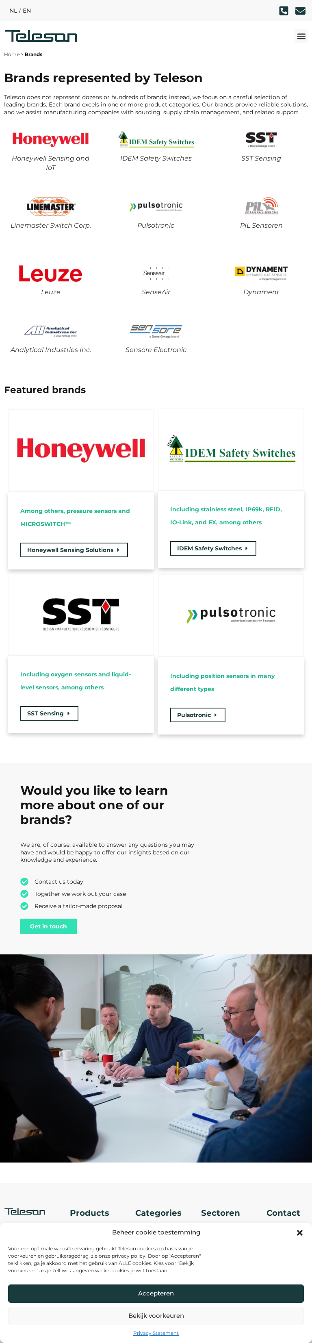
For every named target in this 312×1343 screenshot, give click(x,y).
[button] (300, 1233)
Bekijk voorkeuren (156, 1315)
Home (12, 54)
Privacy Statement (156, 1333)
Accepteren (156, 1293)
